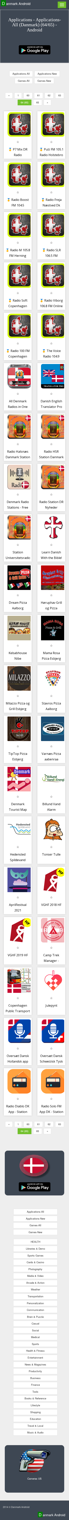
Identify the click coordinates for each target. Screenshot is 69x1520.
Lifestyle (35, 1405)
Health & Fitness (35, 1350)
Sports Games (35, 1255)
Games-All (24, 81)
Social (35, 1330)
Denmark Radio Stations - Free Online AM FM (18, 507)
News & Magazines (35, 1364)
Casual (35, 1323)
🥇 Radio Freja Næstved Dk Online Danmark (51, 205)
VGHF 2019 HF (18, 955)
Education (35, 1419)
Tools (35, 1391)
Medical (35, 1337)
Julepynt (51, 1005)
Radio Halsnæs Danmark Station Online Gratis (18, 457)
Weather (35, 1289)
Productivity (35, 1371)
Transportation (35, 1296)
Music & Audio (35, 1432)
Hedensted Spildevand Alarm (17, 860)
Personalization (35, 1303)
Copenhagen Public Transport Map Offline (18, 1011)
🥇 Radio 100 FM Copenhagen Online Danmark (18, 356)
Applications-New (47, 73)
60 (28, 95)
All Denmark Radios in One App (18, 407)
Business (35, 1378)
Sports (35, 1344)
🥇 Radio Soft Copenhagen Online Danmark (18, 306)
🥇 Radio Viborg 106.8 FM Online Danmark (51, 306)
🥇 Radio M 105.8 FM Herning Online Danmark (18, 255)
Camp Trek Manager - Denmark (51, 961)
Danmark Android (16, 3)
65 (37, 102)
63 (59, 95)
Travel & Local (35, 1426)
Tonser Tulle (51, 854)
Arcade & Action (35, 1282)
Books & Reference (35, 1398)
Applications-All (21, 73)
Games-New (44, 81)
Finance (35, 1385)
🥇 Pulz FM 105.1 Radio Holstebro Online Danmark (51, 155)
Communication (35, 1310)
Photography (35, 1269)
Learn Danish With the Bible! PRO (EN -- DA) (51, 558)
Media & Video (35, 1276)
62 (49, 95)
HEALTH (35, 1241)
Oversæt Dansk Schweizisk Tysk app (51, 1061)
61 (38, 95)
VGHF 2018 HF (51, 905)
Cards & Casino (35, 1262)
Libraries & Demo (35, 1248)
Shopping (35, 1412)
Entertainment (35, 1357)
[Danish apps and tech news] (34, 49)
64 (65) (24, 102)
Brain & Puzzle (35, 1317)
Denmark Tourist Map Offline (18, 809)
